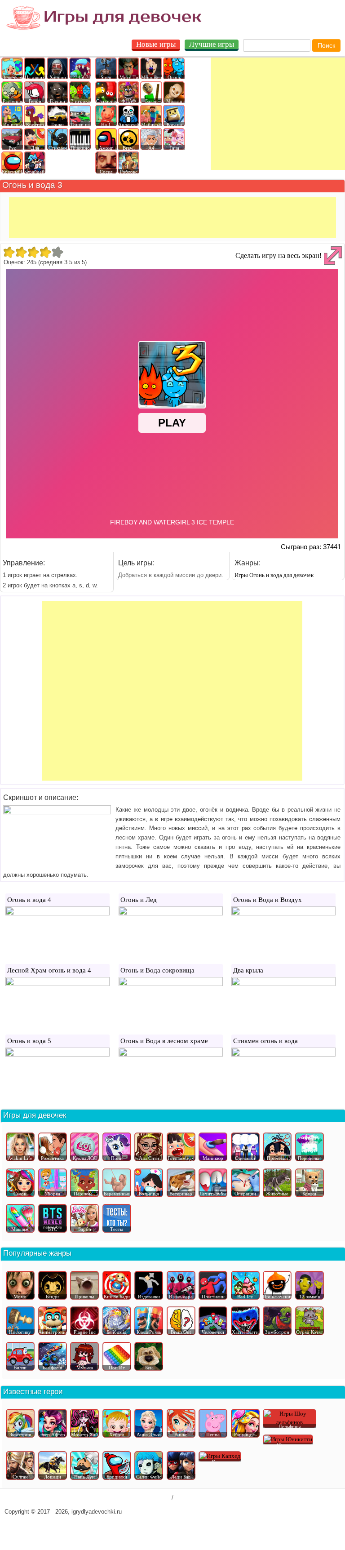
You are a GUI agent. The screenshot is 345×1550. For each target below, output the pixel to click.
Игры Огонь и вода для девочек (274, 575)
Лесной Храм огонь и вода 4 (49, 970)
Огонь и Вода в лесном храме (164, 1040)
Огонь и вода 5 (29, 1040)
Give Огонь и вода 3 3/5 (33, 252)
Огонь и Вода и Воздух (267, 899)
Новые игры (156, 44)
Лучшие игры (211, 44)
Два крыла (248, 970)
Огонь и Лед (138, 899)
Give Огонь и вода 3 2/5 (21, 252)
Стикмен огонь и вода (265, 1040)
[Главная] (103, 17)
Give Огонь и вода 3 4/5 (45, 252)
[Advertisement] (278, 114)
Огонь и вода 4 (29, 899)
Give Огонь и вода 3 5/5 (57, 252)
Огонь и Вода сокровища (157, 970)
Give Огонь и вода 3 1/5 (9, 252)
